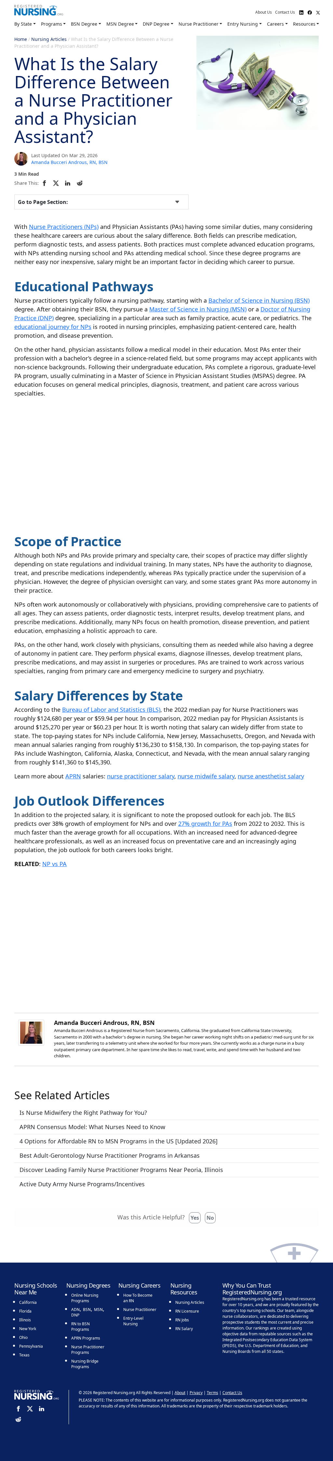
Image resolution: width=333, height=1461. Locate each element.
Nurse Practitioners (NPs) (64, 227)
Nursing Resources (183, 1288)
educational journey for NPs (52, 327)
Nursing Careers (139, 1285)
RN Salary (184, 1328)
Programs (51, 24)
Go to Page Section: (43, 202)
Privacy (196, 1392)
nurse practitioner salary (140, 776)
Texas (24, 1355)
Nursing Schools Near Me (35, 1288)
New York (27, 1328)
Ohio (23, 1337)
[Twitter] (57, 182)
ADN (75, 1309)
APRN (73, 776)
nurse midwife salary (206, 776)
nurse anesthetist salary (271, 776)
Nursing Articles (49, 39)
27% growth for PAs (205, 823)
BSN (87, 1309)
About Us (263, 12)
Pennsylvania (31, 1346)
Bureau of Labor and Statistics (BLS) (111, 709)
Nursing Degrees (88, 1285)
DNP (75, 1315)
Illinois (25, 1320)
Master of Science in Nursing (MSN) (197, 309)
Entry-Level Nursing (133, 1321)
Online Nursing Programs (84, 1298)
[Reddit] (81, 182)
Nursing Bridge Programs (85, 1363)
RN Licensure (187, 1311)
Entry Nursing (242, 24)
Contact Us (285, 12)
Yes (195, 1217)
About (180, 1392)
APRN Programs (85, 1338)
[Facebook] (45, 182)
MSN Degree (120, 24)
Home (20, 39)
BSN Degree (84, 24)
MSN (98, 1309)
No (210, 1217)
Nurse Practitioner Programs (87, 1349)
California (28, 1302)
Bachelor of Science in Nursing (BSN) (259, 300)
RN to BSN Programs (80, 1326)
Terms (212, 1392)
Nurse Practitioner (199, 24)
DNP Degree (156, 24)
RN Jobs (182, 1320)
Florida (25, 1311)
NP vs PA (54, 864)
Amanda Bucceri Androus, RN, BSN (69, 162)
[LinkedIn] (69, 182)
